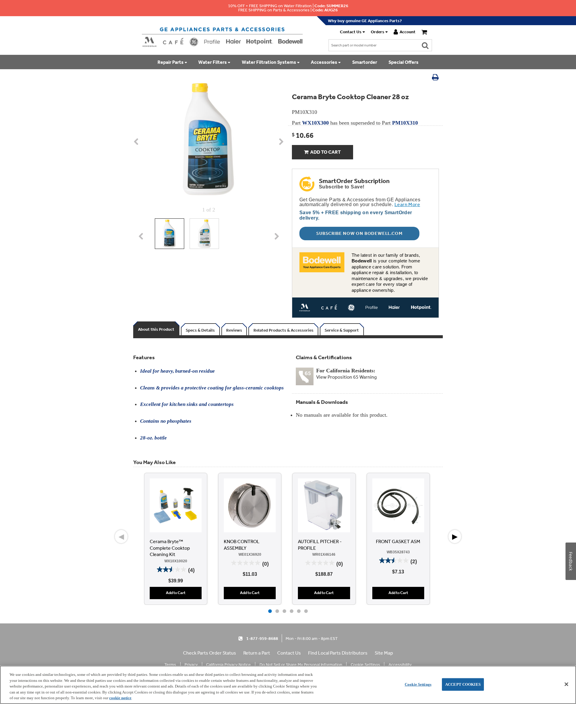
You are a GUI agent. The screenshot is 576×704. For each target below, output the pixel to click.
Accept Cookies (463, 684)
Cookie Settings (418, 684)
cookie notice (120, 698)
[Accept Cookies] (566, 684)
